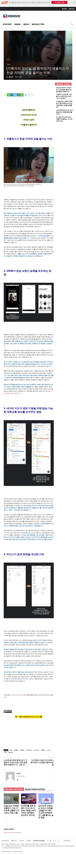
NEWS (26, 24)
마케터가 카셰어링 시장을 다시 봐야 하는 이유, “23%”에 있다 (64, 96)
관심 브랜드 (29, 750)
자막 (6, 752)
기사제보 (21, 840)
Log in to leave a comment (12, 832)
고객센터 (28, 840)
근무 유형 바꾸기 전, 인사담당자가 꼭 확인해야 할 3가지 (64, 112)
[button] (38, 2)
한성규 (11, 77)
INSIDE (17, 24)
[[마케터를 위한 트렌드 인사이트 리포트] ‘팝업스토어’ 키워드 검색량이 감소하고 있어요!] (28, 798)
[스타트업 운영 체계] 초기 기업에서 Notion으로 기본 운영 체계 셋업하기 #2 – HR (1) (15, 762)
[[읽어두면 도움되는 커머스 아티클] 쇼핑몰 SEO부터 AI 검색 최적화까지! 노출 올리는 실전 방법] (46, 798)
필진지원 (71, 9)
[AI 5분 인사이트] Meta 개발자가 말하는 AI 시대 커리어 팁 (64, 119)
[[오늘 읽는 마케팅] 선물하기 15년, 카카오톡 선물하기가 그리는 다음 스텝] (11, 798)
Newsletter (38, 24)
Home (5, 29)
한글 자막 (11, 752)
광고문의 (64, 9)
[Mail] (18, 780)
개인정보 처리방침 (38, 840)
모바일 (8, 64)
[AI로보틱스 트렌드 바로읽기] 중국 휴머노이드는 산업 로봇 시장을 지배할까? (64, 104)
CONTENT (7, 24)
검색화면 (22, 750)
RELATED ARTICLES (14, 789)
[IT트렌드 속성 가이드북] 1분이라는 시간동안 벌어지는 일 (42, 762)
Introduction (5, 840)
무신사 (48, 750)
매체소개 (14, 840)
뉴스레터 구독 (59, 2)
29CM (10, 750)
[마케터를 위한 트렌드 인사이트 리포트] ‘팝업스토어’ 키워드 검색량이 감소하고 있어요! (28, 810)
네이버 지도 (36, 750)
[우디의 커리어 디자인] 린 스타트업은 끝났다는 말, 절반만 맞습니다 (64, 89)
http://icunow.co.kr (21, 776)
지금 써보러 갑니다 (18, 695)
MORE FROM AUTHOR (35, 789)
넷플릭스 (43, 750)
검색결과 (16, 750)
